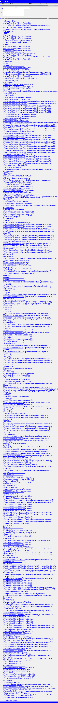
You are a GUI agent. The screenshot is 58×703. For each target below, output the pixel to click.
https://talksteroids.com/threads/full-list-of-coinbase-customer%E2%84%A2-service (14, 169)
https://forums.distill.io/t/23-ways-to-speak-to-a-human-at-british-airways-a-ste (13, 359)
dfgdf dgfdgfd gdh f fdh (6, 193)
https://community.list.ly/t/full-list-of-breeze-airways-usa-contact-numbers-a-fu (13, 435)
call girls (5, 356)
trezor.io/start (4, 79)
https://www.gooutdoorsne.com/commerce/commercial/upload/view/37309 (12, 440)
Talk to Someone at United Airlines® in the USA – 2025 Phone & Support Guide (13, 513)
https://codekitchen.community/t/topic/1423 (9, 41)
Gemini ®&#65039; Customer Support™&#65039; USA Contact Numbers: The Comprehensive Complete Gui (17, 683)
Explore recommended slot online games (9, 52)
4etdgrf (4, 314)
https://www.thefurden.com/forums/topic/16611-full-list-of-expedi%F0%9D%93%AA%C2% (14, 78)
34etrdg (4, 323)
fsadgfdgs (4, 424)
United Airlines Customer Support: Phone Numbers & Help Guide (11, 692)
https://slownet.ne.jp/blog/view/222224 (8, 37)
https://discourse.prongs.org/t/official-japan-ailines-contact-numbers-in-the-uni (13, 523)
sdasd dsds (4, 61)
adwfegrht (4, 551)
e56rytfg (4, 525)
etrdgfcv (4, 419)
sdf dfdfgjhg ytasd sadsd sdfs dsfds (7, 490)
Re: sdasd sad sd (6, 32)
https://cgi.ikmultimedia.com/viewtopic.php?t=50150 (9, 116)
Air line (4, 82)
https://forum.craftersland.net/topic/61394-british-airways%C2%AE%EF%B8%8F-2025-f (14, 570)
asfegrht (4, 472)
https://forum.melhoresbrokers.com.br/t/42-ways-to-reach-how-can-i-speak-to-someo (14, 643)
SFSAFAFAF (4, 343)
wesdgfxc (4, 529)
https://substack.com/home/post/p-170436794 (9, 67)
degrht (3, 367)
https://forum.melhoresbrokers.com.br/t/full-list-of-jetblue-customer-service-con (13, 612)
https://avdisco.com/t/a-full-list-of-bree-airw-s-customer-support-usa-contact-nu (13, 29)
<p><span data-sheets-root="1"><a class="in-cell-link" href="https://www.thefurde (13, 28)
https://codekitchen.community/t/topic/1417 (8, 49)
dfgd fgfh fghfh (5, 414)
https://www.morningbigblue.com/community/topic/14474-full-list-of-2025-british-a (13, 658)
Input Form (15, 700)
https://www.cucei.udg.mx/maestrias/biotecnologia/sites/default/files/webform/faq (13, 264)
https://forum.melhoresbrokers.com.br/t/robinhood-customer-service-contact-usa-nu (14, 668)
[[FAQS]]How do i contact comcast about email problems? (10, 413)
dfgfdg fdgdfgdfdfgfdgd (6, 420)
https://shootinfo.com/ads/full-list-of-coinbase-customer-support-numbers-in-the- (13, 178)
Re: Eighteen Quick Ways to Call (8, 682)
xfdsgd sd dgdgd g (5, 242)
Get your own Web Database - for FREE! (29, 702)
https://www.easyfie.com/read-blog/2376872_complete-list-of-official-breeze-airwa (13, 224)
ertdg (3, 232)
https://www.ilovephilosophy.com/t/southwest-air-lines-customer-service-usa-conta (13, 324)
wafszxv (4, 283)
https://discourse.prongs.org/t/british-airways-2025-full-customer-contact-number (13, 594)
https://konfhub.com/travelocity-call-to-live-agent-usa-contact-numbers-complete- (13, 293)
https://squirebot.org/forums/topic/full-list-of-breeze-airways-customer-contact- (13, 25)
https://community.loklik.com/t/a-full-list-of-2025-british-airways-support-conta (13, 611)
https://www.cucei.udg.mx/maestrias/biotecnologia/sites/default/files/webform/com (13, 215)
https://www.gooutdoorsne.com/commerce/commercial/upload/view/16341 (12, 522)
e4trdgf (4, 290)
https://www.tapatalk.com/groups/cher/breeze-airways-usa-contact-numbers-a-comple (14, 502)
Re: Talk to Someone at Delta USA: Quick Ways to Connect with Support (13, 547)
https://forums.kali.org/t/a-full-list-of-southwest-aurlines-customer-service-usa (13, 457)
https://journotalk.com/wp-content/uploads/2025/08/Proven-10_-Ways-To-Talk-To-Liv (14, 181)
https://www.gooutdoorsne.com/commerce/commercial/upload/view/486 (12, 652)
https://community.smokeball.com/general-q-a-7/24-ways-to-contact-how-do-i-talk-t (13, 552)
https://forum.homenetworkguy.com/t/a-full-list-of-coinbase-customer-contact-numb (13, 211)
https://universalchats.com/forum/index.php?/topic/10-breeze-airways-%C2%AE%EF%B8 (14, 673)
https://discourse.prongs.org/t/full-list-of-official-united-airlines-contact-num (12, 562)
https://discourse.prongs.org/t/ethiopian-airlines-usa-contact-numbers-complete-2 (13, 495)
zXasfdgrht (4, 366)
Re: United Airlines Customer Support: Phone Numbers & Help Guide (13, 693)
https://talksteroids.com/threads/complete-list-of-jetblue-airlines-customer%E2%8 (13, 179)
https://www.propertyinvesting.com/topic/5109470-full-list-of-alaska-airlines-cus (13, 99)
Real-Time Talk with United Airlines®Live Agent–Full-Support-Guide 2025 (12, 374)
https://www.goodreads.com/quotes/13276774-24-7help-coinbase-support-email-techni (14, 626)
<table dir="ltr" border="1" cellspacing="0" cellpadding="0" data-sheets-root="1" (13, 22)
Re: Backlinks (6, 172)
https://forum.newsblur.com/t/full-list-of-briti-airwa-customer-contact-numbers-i (13, 450)
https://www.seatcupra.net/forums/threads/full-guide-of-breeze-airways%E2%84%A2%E (14, 390)
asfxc (3, 284)
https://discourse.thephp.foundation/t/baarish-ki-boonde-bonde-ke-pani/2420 (13, 204)
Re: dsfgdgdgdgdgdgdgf (7, 21)
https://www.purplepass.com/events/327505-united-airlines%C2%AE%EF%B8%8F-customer (15, 667)
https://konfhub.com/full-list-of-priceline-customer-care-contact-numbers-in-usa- (13, 278)
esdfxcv (4, 307)
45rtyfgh (4, 409)
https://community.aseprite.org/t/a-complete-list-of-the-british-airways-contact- (13, 347)
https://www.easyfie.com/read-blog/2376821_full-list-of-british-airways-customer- (13, 227)
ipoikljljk (4, 605)
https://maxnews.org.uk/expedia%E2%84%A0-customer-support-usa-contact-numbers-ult (14, 273)
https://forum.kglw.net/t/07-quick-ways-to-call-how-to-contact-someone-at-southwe (13, 399)
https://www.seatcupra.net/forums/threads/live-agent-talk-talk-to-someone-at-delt (13, 382)
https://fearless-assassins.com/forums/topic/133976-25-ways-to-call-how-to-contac (13, 691)
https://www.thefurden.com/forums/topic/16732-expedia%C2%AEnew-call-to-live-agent (14, 40)
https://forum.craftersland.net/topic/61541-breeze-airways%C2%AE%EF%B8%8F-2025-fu (14, 564)
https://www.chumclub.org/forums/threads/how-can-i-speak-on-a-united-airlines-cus (13, 90)
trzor (3, 89)
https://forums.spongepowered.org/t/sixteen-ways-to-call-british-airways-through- (13, 383)
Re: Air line (5, 83)
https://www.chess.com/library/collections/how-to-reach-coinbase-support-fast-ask (13, 629)
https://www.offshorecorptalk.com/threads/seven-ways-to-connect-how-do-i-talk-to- (13, 694)
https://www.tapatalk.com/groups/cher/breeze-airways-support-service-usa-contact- (14, 499)
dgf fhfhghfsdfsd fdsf (5, 511)
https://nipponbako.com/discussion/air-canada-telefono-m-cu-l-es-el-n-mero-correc (13, 396)
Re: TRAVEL (5, 174)
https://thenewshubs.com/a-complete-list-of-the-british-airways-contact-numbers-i (13, 423)
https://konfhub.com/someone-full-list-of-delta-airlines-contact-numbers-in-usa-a (13, 241)
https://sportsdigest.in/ (6, 341)
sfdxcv (4, 308)
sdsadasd (4, 60)
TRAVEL (4, 173)
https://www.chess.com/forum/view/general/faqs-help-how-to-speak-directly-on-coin (14, 471)
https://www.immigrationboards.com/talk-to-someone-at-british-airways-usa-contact (13, 466)
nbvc (3, 596)
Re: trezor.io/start (6, 80)
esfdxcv (4, 309)
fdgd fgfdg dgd (5, 269)
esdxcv (4, 392)
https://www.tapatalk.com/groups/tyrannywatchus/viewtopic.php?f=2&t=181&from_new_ (14, 145)
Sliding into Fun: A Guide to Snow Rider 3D (8, 208)
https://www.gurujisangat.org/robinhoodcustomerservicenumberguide (12, 164)
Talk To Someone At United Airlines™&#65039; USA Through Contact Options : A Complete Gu (15, 190)
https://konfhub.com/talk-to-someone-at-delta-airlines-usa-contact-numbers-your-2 (13, 221)
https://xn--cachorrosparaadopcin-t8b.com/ (8, 167)
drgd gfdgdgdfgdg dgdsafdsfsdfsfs (7, 216)
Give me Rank (5, 553)
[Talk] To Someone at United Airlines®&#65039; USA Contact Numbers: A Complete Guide (15, 524)
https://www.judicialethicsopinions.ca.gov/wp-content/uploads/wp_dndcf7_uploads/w (14, 368)
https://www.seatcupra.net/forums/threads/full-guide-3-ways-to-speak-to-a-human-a (13, 387)
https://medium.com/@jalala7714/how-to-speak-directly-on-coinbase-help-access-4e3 (14, 446)
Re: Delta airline (6, 95)
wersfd (4, 275)
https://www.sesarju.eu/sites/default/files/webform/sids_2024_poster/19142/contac (13, 631)
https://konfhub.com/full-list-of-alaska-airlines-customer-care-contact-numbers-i (13, 319)
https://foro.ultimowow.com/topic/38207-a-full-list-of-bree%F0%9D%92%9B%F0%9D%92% (15, 101)
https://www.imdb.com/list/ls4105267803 (8, 661)
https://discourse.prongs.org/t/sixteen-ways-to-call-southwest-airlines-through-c (13, 575)
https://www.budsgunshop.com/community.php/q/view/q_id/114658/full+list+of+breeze (14, 587)
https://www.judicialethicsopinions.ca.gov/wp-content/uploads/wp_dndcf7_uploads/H (14, 380)
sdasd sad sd (4, 30)
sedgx (3, 393)
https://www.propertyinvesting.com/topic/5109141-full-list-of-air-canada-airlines (13, 123)
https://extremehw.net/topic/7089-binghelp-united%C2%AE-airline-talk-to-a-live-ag (13, 188)
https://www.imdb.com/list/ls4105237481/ (8, 663)
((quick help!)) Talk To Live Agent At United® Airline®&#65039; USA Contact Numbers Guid (15, 194)
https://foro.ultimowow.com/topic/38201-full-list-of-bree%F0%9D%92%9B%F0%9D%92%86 (15, 104)
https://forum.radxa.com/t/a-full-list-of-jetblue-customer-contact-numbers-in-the (13, 590)
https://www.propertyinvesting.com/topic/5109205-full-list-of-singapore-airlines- (13, 118)
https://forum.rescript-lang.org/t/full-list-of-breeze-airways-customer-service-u (13, 402)
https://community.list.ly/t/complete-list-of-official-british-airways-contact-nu (13, 437)
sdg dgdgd (4, 538)
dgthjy (3, 364)
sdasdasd (4, 34)
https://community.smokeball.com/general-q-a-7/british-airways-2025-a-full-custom (13, 558)
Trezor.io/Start (5, 218)
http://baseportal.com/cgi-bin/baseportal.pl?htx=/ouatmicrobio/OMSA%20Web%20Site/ (14, 166)
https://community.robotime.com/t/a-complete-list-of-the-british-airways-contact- (13, 285)
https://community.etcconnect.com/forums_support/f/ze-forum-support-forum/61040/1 (14, 625)
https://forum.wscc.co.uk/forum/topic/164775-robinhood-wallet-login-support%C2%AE (14, 687)
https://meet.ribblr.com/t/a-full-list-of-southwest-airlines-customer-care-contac (13, 535)
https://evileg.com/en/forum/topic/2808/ (8, 607)
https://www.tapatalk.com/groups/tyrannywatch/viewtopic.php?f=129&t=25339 (13, 191)
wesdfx (4, 277)
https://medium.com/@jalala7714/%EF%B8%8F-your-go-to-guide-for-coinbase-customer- (14, 294)
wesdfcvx (4, 306)
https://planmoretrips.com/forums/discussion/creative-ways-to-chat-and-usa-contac (14, 478)
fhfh (3, 444)
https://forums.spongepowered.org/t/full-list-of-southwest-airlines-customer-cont (13, 418)
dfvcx (3, 311)
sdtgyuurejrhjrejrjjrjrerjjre (6, 209)
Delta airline (4, 94)
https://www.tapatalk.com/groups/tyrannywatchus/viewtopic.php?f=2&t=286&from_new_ (14, 124)
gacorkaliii (4, 680)
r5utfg (3, 353)
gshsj (3, 199)
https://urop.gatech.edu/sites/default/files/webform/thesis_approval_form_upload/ (13, 640)
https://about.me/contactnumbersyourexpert (8, 168)
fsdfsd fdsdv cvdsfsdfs (6, 515)
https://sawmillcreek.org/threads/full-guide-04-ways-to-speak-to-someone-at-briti (13, 270)
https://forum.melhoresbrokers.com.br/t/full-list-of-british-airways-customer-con (13, 644)
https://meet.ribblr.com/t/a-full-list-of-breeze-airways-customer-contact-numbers (13, 541)
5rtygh (3, 395)
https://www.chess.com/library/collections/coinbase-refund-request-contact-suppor (13, 633)
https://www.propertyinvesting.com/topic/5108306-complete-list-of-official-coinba (13, 163)
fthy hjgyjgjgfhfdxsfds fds (6, 481)
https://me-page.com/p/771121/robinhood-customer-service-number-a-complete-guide (14, 473)
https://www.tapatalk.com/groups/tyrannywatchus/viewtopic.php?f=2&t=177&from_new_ (14, 148)
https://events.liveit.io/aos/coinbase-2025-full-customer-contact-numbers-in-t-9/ (13, 425)
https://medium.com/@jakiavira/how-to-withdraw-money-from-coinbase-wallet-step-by (14, 271)
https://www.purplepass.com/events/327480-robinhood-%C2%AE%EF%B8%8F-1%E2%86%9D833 (16, 670)
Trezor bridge (4, 657)
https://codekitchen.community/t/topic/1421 (8, 47)
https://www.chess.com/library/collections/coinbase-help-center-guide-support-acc (13, 637)
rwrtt (3, 635)
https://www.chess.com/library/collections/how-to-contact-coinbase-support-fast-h (13, 624)
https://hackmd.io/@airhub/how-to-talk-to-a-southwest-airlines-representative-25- (13, 333)
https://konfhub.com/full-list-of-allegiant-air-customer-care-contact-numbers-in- (13, 291)
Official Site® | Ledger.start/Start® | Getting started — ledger (11, 300)
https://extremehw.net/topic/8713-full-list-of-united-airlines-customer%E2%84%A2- (13, 176)
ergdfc (3, 292)
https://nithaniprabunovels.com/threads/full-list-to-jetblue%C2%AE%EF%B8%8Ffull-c (14, 452)
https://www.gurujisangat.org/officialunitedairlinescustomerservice (11, 162)
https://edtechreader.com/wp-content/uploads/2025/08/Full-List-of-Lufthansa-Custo (13, 135)
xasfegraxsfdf (4, 474)
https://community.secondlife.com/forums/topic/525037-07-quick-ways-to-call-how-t (14, 684)
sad (3, 33)
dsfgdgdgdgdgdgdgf (5, 20)
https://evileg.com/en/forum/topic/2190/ (8, 608)
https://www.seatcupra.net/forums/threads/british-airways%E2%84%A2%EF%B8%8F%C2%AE (15, 388)
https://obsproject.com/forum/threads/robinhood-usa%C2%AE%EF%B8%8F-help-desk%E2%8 (15, 688)
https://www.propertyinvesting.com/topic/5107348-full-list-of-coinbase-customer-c (13, 180)
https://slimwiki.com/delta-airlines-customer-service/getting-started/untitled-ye (13, 685)
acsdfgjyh (4, 266)
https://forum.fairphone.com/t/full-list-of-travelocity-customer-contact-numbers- (13, 591)
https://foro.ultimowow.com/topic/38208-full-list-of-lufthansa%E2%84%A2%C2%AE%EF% (14, 100)
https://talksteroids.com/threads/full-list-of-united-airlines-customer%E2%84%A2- (13, 136)
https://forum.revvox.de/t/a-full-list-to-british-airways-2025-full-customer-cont (13, 528)
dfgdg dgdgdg (4, 372)
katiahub (4, 355)
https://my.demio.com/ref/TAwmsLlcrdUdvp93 (9, 147)
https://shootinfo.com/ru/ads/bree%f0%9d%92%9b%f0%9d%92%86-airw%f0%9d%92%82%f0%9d (16, 121)
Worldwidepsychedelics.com (6, 202)
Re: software (5, 93)
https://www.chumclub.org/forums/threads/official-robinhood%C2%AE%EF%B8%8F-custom (15, 91)
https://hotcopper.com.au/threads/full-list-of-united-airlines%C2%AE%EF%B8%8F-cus (14, 151)
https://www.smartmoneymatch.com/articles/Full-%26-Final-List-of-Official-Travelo (13, 491)
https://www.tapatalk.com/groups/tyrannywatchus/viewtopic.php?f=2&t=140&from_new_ (14, 152)
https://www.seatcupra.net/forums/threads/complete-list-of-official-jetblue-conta (13, 391)
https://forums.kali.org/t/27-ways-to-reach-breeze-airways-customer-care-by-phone (13, 455)
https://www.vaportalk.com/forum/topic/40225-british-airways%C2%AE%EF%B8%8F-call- (14, 258)
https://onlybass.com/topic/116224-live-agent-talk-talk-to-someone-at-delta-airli (13, 192)
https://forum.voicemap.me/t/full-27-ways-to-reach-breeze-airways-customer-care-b (13, 296)
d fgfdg (4, 220)
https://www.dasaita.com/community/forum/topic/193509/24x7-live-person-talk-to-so (14, 480)
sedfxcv (4, 305)
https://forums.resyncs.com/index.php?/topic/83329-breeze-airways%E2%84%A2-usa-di (14, 676)
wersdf (4, 233)
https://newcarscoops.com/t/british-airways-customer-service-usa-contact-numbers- (14, 686)
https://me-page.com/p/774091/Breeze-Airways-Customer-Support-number (12, 415)
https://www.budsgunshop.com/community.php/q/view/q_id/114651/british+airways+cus (14, 589)
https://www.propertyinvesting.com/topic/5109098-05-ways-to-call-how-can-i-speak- (13, 132)
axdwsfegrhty (4, 531)
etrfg (3, 527)
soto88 (4, 219)
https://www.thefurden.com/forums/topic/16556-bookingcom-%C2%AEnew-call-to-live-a (14, 84)
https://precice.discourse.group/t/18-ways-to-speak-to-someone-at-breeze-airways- (13, 426)
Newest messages (5, 700)
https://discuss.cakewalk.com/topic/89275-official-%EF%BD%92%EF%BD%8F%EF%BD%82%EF (16, 53)
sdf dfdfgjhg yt (5, 494)
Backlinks (4, 171)
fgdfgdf (4, 672)
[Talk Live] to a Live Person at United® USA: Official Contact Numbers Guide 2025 (14, 268)
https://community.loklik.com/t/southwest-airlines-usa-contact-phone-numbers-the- (13, 616)
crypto (3, 57)
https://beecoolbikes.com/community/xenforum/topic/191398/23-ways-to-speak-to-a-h (14, 516)
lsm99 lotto (4, 377)
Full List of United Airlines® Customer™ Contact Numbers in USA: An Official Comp (14, 183)
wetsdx (4, 320)
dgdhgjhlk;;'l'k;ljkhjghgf (6, 609)
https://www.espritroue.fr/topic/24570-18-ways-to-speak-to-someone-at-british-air (13, 313)
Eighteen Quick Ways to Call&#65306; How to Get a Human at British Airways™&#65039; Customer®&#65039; (17, 681)
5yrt (3, 394)
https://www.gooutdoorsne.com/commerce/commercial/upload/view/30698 (12, 470)
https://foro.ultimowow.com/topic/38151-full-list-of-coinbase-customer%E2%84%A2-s (14, 98)
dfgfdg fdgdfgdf (5, 434)
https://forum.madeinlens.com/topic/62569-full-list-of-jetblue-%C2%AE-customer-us (14, 559)
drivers (4, 299)
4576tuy (4, 354)
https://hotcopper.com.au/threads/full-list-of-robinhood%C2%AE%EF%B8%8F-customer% (14, 131)
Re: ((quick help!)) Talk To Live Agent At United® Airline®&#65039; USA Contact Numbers (16, 195)
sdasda (4, 63)
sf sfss (4, 384)
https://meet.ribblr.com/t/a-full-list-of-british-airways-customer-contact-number (13, 540)
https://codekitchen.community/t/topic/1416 (8, 50)
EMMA (4, 441)
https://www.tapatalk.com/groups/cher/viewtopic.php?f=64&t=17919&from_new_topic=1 (14, 488)
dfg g (3, 603)
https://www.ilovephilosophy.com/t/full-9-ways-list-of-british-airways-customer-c (13, 361)
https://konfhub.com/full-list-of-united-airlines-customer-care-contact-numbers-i (13, 315)
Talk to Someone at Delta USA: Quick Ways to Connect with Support (12, 546)
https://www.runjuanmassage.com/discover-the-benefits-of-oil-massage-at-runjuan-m (14, 634)
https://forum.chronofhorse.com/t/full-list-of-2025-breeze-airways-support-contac (13, 344)
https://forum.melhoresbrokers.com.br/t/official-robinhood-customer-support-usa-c (13, 664)
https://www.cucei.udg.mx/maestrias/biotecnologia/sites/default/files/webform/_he (13, 263)
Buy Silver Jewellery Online (6, 557)
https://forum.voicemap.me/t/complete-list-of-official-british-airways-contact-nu (13, 303)
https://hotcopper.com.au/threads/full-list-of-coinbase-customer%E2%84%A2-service (14, 138)
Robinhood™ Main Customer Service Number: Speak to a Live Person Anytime (13, 482)
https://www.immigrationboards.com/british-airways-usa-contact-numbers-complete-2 (14, 456)
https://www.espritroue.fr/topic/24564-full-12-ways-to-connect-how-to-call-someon (13, 317)
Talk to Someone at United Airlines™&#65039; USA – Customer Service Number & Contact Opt (15, 187)
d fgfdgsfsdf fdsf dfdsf (6, 217)
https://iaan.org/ (5, 369)
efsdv (3, 276)
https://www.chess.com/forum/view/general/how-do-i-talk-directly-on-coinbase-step (13, 477)
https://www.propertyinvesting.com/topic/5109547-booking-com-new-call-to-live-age (13, 97)
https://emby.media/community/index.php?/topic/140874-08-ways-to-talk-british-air (13, 595)
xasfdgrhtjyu (4, 267)
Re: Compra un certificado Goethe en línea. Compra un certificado (12, 671)
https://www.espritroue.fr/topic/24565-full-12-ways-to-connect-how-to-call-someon (13, 316)
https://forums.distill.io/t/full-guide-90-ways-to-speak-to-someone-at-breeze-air (13, 358)
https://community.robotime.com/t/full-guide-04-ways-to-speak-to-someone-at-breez (14, 280)
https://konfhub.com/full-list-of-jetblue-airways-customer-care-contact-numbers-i (13, 297)
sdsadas (4, 64)
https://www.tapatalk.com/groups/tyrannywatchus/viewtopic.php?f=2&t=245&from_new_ (14, 139)
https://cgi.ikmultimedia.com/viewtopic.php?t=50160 (9, 114)
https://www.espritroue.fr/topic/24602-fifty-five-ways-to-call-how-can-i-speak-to (13, 310)
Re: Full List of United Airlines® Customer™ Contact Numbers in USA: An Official (15, 184)
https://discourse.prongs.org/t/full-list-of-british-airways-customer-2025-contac (13, 592)
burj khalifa (4, 561)
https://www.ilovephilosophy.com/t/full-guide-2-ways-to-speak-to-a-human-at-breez (13, 360)
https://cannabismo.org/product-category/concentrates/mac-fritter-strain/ (12, 689)
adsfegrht (4, 411)
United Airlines (5, 240)
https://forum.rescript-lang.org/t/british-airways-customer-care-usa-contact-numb (13, 408)
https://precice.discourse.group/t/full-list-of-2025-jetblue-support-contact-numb (13, 428)
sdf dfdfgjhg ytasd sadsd (6, 493)
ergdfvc (4, 401)
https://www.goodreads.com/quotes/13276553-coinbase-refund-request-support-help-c (14, 632)
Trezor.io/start (4, 96)
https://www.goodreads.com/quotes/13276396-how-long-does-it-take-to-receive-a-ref (14, 636)
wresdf (4, 234)
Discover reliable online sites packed (9, 26)
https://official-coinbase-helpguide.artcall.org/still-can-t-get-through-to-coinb (12, 201)
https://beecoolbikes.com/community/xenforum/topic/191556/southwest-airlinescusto (14, 504)
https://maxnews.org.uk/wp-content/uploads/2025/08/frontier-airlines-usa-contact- (13, 260)
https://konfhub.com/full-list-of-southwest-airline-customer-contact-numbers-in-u (13, 287)
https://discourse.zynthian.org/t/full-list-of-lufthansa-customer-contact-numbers (13, 56)
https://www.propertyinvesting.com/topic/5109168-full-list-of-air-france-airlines (13, 120)
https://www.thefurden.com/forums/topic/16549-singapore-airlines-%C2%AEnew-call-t (14, 86)
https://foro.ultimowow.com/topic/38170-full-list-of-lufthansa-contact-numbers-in (13, 106)
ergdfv (3, 398)
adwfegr (4, 534)
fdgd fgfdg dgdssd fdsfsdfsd (6, 255)
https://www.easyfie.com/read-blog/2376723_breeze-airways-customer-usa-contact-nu (14, 229)
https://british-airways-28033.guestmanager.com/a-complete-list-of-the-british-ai (13, 249)
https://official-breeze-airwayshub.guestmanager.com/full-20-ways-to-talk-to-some (13, 244)
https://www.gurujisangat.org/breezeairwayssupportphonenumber (11, 197)
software (4, 92)
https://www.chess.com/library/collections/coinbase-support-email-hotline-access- (13, 630)
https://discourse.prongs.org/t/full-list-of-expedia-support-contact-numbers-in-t (13, 532)
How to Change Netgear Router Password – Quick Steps (10, 443)
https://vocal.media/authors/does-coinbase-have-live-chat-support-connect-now (13, 656)
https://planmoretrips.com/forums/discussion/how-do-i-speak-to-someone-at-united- (14, 479)
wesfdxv (4, 321)
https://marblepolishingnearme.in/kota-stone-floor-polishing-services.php (12, 454)
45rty (3, 350)
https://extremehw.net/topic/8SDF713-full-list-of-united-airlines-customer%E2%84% (14, 175)
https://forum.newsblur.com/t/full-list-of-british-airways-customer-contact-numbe (13, 453)
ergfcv (3, 279)
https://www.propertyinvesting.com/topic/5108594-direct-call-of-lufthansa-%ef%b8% (14, 155)
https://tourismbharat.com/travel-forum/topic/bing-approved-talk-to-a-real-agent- (13, 203)
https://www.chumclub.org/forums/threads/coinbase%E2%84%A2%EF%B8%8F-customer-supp (15, 68)
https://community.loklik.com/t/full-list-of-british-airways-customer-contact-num (13, 610)
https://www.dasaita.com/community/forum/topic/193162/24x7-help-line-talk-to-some (14, 484)
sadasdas (4, 62)
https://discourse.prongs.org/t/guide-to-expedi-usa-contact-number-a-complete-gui (13, 533)
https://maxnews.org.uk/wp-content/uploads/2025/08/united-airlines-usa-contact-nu (13, 265)
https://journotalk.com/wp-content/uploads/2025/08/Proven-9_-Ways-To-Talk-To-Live (14, 182)
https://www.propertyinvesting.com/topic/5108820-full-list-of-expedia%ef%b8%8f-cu (14, 133)
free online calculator (5, 448)
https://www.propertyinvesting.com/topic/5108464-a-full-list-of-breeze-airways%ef (13, 156)
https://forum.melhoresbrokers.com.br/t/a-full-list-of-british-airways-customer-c (13, 655)
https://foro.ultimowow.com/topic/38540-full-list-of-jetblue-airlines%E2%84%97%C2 (14, 87)
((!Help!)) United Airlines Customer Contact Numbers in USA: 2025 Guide (12, 185)
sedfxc (4, 238)
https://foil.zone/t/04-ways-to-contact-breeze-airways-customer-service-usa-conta (13, 606)
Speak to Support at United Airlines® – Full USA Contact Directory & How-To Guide (14, 222)
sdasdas (4, 45)
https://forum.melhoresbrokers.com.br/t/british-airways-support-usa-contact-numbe (13, 638)
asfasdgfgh (4, 576)
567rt (3, 337)
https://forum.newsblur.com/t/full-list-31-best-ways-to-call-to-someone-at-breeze (13, 449)
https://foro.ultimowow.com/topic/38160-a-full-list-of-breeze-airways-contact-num (13, 105)
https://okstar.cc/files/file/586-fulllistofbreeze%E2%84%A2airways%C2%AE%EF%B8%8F (15, 205)
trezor (3, 365)
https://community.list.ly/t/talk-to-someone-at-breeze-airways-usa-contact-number (13, 429)
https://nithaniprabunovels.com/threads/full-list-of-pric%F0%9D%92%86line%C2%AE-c (14, 373)
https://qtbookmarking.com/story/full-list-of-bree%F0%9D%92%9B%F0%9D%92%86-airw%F (15, 196)
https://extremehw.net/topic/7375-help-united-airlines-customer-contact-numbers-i (13, 186)
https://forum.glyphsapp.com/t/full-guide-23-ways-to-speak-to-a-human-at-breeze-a (13, 512)
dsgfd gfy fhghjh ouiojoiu (6, 485)
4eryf (3, 410)
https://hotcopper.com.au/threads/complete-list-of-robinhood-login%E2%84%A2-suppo (14, 150)
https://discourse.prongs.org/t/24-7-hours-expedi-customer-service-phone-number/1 (14, 530)
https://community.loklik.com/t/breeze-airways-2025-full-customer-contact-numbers (14, 614)
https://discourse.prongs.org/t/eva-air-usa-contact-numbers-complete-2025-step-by (13, 498)
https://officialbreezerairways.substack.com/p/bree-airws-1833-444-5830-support (13, 72)
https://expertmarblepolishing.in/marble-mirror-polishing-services (11, 464)
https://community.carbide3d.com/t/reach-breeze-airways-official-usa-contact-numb (14, 677)
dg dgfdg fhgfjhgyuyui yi (6, 487)
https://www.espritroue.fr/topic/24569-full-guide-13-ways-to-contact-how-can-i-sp (13, 312)
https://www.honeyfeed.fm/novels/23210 (8, 698)
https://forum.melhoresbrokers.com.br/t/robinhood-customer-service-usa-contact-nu (14, 666)
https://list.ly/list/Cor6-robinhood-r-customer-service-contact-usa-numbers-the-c (13, 475)
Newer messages (11, 700)
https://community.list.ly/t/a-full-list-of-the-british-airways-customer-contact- (12, 433)
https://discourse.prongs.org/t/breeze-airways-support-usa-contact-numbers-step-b (13, 574)
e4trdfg (4, 328)
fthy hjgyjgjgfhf (5, 483)
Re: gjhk (5, 690)
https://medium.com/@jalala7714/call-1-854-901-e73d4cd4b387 (11, 469)
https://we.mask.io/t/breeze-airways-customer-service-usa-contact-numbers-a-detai (14, 604)
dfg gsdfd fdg (4, 549)
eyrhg (3, 349)
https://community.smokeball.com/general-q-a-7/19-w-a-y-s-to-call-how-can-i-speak (13, 571)
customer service (5, 127)
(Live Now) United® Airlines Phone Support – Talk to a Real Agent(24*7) (12, 378)
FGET (3, 468)
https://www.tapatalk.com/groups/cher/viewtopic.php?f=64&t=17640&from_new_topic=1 (14, 489)
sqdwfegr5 (4, 447)
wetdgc (4, 386)
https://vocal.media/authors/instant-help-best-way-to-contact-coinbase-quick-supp (13, 602)
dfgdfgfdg (4, 210)
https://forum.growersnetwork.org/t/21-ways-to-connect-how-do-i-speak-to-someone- (14, 695)
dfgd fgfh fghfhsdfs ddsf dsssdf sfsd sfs (8, 397)
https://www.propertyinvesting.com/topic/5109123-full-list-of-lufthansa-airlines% (13, 129)
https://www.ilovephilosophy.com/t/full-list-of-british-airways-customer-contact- (13, 325)
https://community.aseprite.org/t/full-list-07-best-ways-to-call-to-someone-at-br (13, 346)
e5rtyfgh (4, 526)
